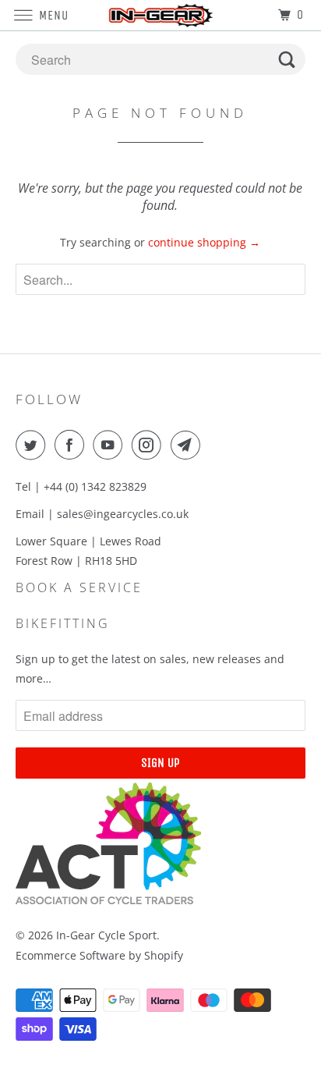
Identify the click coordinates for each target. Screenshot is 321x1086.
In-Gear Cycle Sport (106, 935)
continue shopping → (204, 242)
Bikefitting (63, 623)
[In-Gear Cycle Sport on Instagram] (150, 445)
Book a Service (79, 587)
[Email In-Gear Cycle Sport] (188, 445)
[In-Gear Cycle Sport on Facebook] (72, 445)
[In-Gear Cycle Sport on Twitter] (33, 445)
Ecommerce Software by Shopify (99, 955)
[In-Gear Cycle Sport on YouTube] (111, 445)
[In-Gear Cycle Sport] (160, 15)
